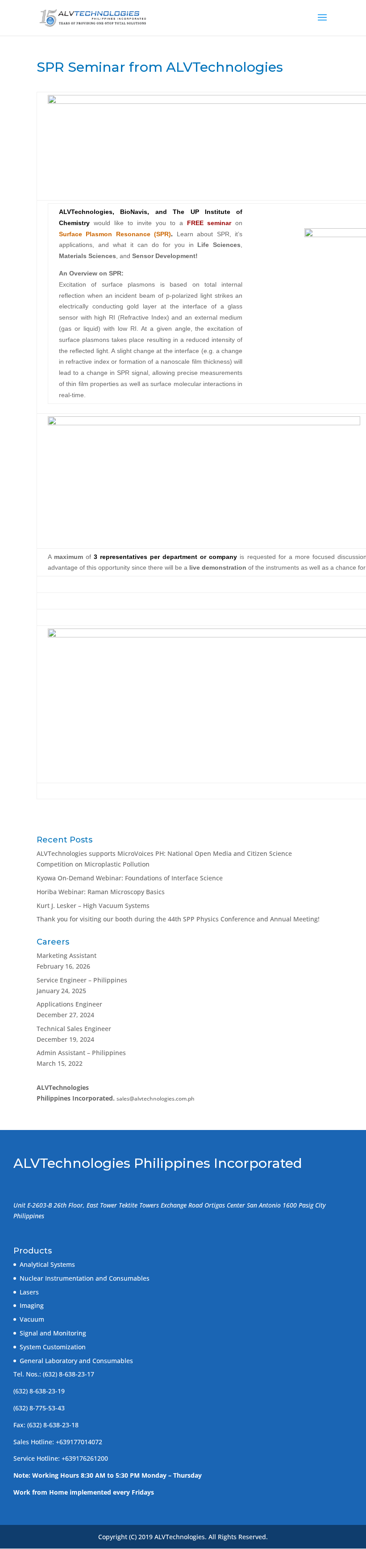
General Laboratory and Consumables (76, 1360)
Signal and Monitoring (53, 1333)
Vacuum (32, 1319)
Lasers (29, 1292)
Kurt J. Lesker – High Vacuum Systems (93, 905)
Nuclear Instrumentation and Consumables (85, 1278)
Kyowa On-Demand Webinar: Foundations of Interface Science (130, 878)
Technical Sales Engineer (74, 1028)
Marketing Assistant (66, 955)
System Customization (53, 1347)
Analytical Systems (47, 1264)
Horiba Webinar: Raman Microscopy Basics (101, 891)
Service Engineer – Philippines (82, 980)
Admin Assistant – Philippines (81, 1052)
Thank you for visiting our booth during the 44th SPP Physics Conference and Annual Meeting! (178, 919)
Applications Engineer (69, 1004)
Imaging (32, 1305)
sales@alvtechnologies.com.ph (155, 1098)
